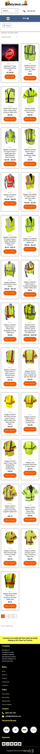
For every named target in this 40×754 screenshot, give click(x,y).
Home (2, 626)
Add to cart (10, 76)
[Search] (16, 10)
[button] (8, 18)
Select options (30, 78)
